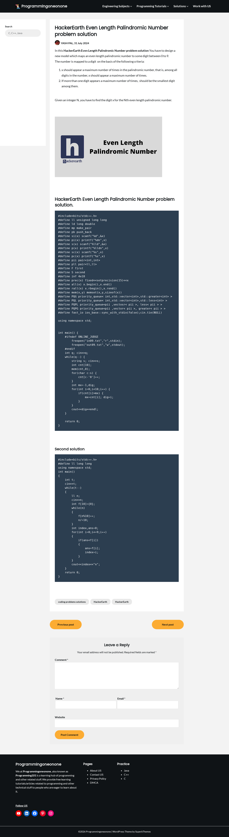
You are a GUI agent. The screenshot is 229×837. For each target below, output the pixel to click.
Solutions (180, 6)
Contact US (96, 774)
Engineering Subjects (115, 6)
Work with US (202, 6)
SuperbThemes (143, 831)
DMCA (94, 782)
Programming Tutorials (151, 6)
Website (60, 717)
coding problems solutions (72, 601)
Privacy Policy (98, 778)
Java (126, 770)
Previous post (66, 624)
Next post (168, 624)
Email (121, 698)
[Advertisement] (23, 88)
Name (59, 698)
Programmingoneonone (44, 6)
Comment (61, 659)
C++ (126, 774)
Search (8, 26)
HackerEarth (100, 601)
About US (95, 770)
